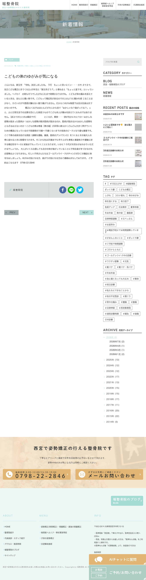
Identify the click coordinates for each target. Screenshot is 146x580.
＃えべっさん (127, 219)
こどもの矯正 (38, 66)
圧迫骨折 (123, 207)
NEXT (86, 212)
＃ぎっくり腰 (133, 238)
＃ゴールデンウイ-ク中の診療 (118, 255)
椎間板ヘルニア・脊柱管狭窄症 (54, 532)
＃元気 (126, 261)
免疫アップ (110, 207)
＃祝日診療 (110, 285)
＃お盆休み (110, 225)
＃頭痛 (136, 314)
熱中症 (120, 213)
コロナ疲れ (120, 195)
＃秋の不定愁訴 (112, 296)
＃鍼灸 (31, 66)
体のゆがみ (47, 66)
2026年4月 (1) (117, 346)
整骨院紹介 (9, 532)
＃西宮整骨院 (125, 308)
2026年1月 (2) (117, 354)
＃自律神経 (110, 308)
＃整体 (26, 66)
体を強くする (111, 201)
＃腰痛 (124, 302)
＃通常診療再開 (112, 314)
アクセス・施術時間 (13, 544)
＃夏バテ (109, 267)
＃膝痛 (134, 302)
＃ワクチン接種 (112, 261)
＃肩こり (127, 296)
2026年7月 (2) (117, 342)
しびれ (108, 195)
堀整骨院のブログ (12, 550)
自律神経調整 (111, 219)
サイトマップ (10, 555)
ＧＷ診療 (109, 320)
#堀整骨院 (20, 66)
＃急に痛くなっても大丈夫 (117, 279)
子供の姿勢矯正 (47, 538)
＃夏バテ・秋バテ (125, 267)
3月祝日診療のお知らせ (113, 150)
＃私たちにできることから (117, 290)
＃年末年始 (110, 273)
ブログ (10, 60)
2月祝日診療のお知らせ (113, 161)
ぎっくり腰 (110, 190)
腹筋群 (130, 213)
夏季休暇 (135, 207)
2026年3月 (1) (117, 350)
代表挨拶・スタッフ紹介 (15, 538)
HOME (69, 42)
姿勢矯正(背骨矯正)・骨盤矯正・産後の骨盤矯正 (61, 527)
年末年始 (109, 213)
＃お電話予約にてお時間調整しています (122, 231)
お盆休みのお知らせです (113, 114)
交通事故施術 (46, 544)
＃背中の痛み (111, 302)
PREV (12, 212)
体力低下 (125, 201)
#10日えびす (116, 184)
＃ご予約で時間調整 (114, 244)
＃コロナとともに (113, 250)
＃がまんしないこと (114, 238)
